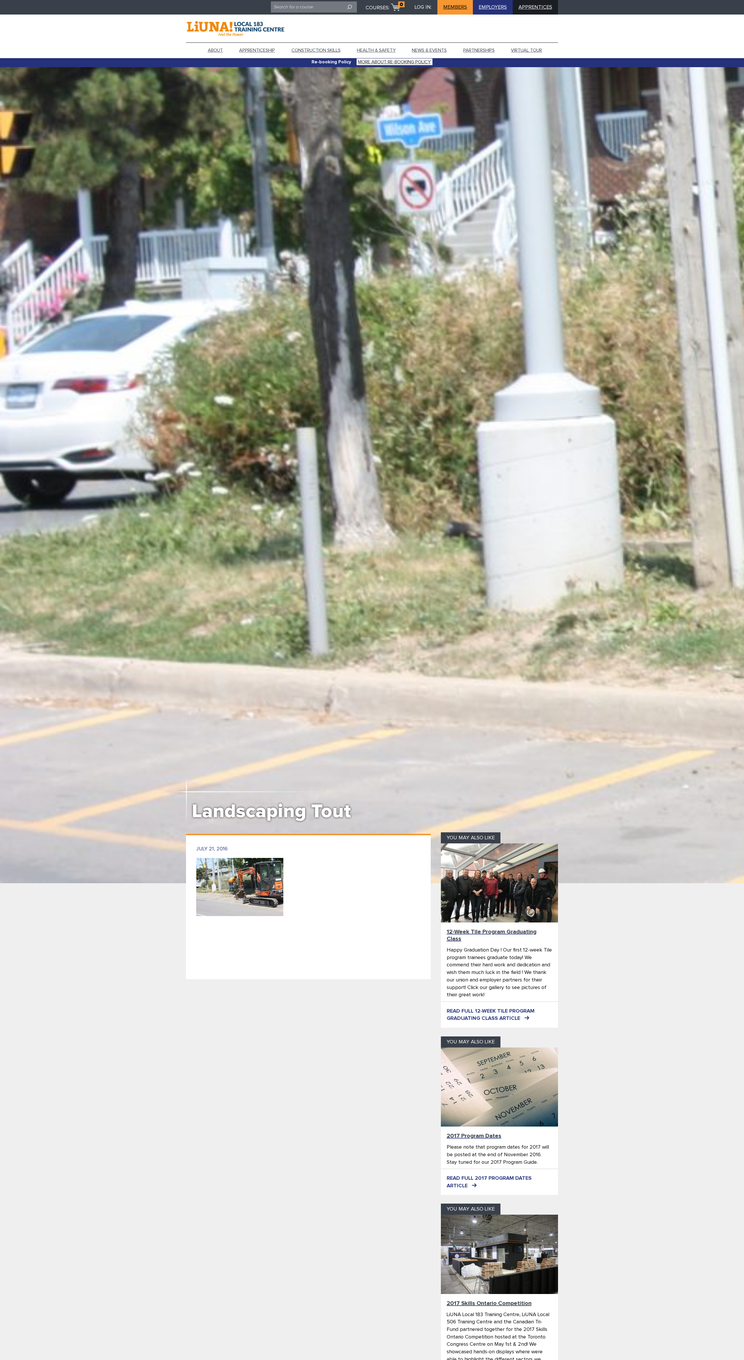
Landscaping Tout (271, 811)
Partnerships (479, 50)
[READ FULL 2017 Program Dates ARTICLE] (499, 1087)
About (215, 50)
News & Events (429, 50)
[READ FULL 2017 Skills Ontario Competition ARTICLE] (499, 1254)
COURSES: (377, 7)
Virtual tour (526, 50)
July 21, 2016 (212, 849)
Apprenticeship (257, 50)
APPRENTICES (535, 7)
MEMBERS (455, 7)
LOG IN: (423, 7)
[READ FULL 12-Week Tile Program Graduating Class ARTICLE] (499, 882)
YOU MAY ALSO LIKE (471, 837)
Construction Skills (316, 50)
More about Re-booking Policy (394, 62)
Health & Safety (376, 50)
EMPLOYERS (493, 7)
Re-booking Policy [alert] (331, 62)
